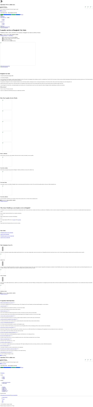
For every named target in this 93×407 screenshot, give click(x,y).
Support (3, 378)
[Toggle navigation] (8, 17)
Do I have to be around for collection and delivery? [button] (8, 332)
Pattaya (4, 388)
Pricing (3, 19)
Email (22, 14)
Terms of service (4, 397)
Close (1, 15)
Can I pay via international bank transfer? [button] (6, 322)
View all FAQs (3, 10)
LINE (2, 14)
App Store (19, 219)
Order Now (2, 21)
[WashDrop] (2, 16)
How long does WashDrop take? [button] (5, 335)
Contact (3, 377)
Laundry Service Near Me (6, 382)
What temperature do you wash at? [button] (5, 352)
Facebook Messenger (8, 14)
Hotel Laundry (4, 383)
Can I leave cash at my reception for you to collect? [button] (8, 319)
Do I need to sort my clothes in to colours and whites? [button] (8, 348)
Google (14, 219)
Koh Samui (5, 390)
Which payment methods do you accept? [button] (6, 302)
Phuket (4, 389)
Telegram (18, 14)
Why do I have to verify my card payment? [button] (7, 327)
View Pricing (11, 35)
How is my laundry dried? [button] (4, 345)
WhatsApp (14, 14)
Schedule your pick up (3, 35)
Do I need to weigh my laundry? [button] (5, 342)
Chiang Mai (4, 387)
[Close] (1, 2)
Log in (3, 20)
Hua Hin (4, 391)
